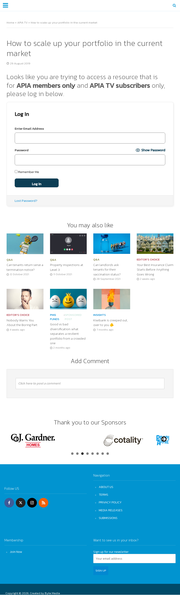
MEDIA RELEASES (110, 510)
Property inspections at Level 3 (66, 267)
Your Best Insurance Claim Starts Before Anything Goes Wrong (155, 270)
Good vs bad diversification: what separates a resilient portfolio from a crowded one (68, 334)
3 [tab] (82, 453)
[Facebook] (9, 503)
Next (163, 439)
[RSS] (43, 503)
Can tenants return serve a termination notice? (25, 267)
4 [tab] (87, 453)
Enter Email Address (29, 128)
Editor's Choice (148, 260)
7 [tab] (102, 453)
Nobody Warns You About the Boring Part (22, 322)
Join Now (16, 552)
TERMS (103, 494)
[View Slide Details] (33, 440)
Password (22, 150)
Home (10, 22)
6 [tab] (97, 453)
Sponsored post (73, 317)
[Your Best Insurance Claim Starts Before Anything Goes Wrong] (155, 243)
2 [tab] (77, 453)
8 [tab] (107, 453)
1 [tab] (72, 453)
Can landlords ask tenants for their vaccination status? (107, 270)
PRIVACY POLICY (110, 502)
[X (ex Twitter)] (20, 503)
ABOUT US (106, 487)
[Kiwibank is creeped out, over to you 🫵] (111, 298)
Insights (99, 315)
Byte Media (52, 593)
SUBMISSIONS (108, 518)
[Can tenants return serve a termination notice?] (25, 243)
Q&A (10, 260)
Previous (16, 439)
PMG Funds (54, 317)
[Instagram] (32, 503)
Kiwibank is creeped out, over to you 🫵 (110, 322)
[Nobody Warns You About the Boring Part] (25, 298)
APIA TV (22, 22)
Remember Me (28, 171)
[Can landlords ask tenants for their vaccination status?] (111, 243)
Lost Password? (26, 200)
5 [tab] (92, 453)
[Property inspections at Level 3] (68, 243)
